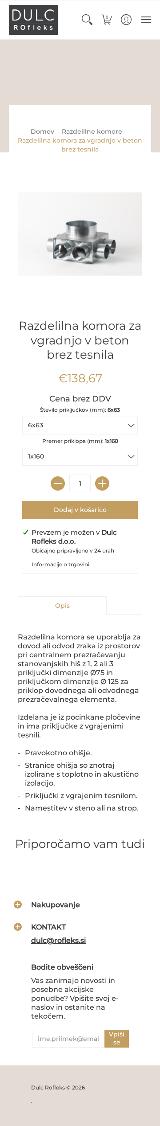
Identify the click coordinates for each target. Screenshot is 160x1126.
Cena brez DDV (80, 399)
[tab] (62, 605)
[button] (87, 19)
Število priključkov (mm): (80, 409)
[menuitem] (87, 19)
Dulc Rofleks (48, 1087)
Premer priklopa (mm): (80, 441)
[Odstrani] (58, 483)
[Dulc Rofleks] (33, 19)
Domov (42, 131)
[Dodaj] (102, 483)
